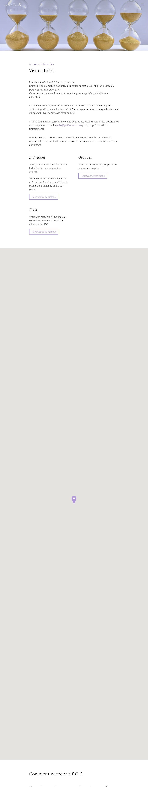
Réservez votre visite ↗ (44, 196)
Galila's (8, 4)
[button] (74, 500)
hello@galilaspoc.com (68, 125)
